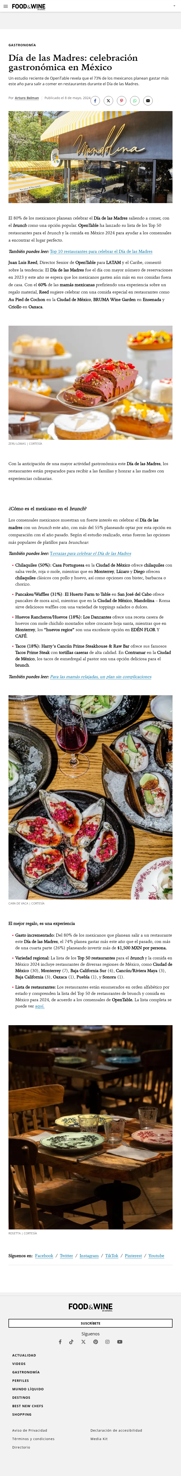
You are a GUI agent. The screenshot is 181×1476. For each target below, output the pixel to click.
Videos (19, 1363)
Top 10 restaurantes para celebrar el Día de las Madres (101, 251)
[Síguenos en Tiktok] (71, 1342)
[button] (5, 6)
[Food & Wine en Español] (28, 6)
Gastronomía (22, 45)
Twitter (66, 1255)
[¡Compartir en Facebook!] (95, 100)
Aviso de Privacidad (29, 1430)
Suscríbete (90, 1323)
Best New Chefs (27, 1406)
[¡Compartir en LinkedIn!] (135, 100)
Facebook (44, 1255)
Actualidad (24, 1355)
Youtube (156, 1255)
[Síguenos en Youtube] (120, 1342)
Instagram (89, 1255)
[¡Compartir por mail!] (148, 100)
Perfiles (20, 1380)
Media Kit (99, 1439)
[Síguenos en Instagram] (107, 1342)
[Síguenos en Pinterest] (95, 1342)
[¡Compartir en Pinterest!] (121, 100)
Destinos (21, 1397)
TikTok (111, 1255)
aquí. (40, 1006)
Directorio (21, 1447)
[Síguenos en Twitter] (83, 1342)
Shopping (22, 1414)
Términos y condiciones (33, 1439)
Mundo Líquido (28, 1389)
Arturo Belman (27, 98)
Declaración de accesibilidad (116, 1430)
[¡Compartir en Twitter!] (108, 100)
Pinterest (133, 1255)
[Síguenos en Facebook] (60, 1342)
